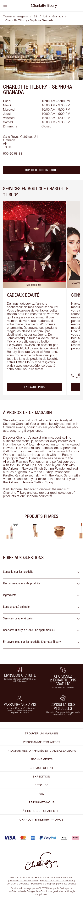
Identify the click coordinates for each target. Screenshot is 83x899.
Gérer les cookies (67, 883)
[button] (41, 572)
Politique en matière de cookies (57, 880)
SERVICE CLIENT (41, 767)
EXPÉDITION (41, 776)
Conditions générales (18, 883)
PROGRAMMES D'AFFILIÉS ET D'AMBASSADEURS (41, 750)
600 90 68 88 (12, 153)
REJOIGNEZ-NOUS (42, 802)
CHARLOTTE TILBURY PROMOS (41, 819)
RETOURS (41, 785)
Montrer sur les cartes (41, 170)
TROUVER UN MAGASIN (41, 733)
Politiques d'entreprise (43, 883)
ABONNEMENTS (41, 759)
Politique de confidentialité (24, 880)
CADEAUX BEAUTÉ (23, 295)
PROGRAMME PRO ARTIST (41, 742)
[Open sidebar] (5, 5)
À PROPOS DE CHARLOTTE (42, 811)
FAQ (41, 793)
